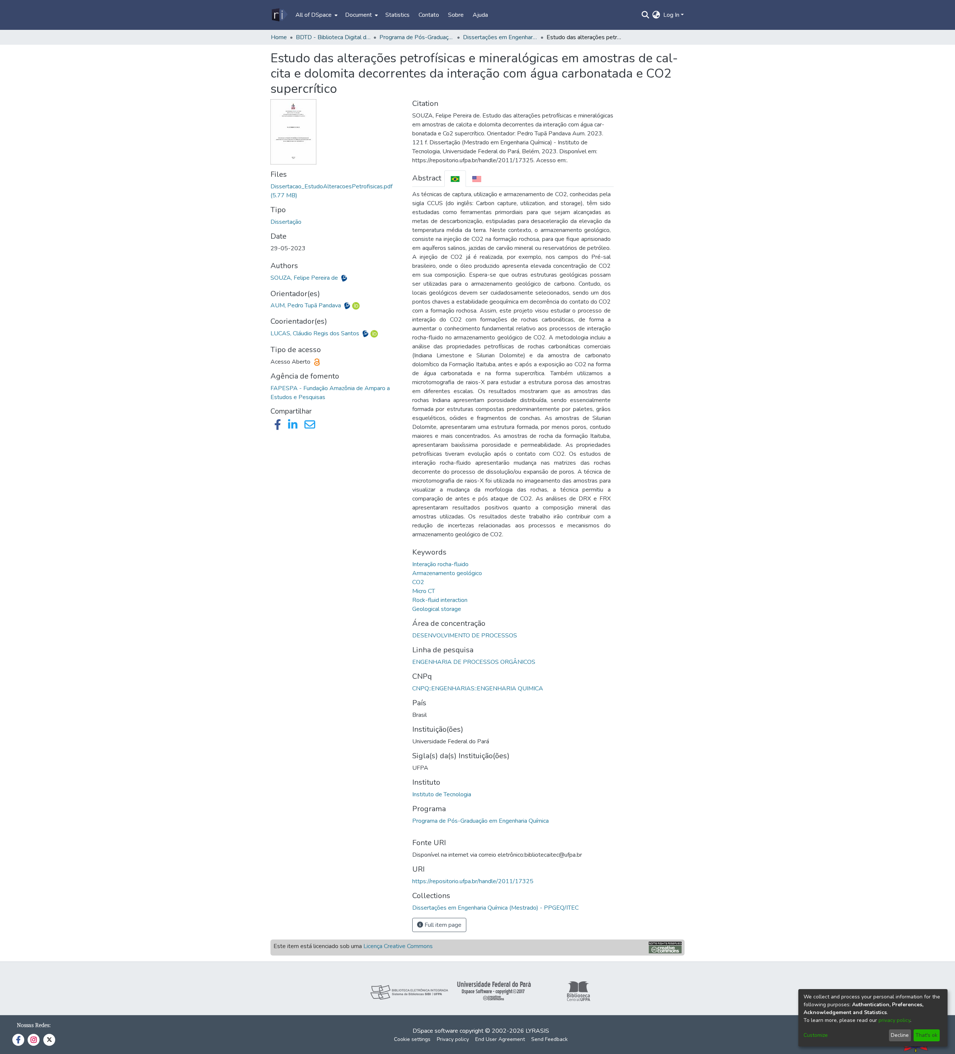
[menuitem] (316, 15)
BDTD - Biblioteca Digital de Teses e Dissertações (333, 37)
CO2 (418, 582)
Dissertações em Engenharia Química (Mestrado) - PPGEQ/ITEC (500, 37)
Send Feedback (549, 1039)
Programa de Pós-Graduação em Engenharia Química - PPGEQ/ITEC (416, 37)
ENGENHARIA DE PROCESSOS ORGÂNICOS (473, 662)
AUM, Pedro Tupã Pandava (306, 305)
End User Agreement (500, 1039)
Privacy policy (453, 1039)
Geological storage (436, 609)
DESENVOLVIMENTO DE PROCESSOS (464, 635)
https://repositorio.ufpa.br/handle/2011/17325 (472, 881)
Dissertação (285, 222)
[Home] (279, 14)
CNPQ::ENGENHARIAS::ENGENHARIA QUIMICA (477, 688)
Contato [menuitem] (429, 15)
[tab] (455, 178)
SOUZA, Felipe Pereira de (304, 278)
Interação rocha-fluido (440, 564)
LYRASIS (537, 1031)
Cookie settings (412, 1039)
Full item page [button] (442, 925)
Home (279, 37)
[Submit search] (645, 14)
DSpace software (435, 1031)
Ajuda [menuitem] (480, 15)
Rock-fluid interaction (439, 600)
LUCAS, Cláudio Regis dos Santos (315, 333)
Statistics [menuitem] (397, 15)
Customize (816, 1035)
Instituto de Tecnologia (441, 794)
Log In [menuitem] (671, 15)
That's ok (926, 1035)
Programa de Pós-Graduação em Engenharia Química (480, 821)
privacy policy (894, 1020)
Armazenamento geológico (447, 573)
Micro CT (423, 591)
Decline (900, 1035)
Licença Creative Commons (398, 946)
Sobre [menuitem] (456, 15)
